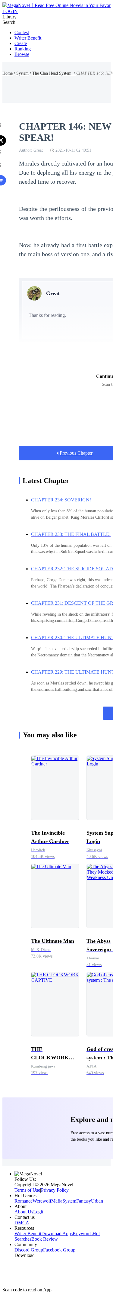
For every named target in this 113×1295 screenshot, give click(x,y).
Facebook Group (59, 1249)
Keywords (83, 1233)
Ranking (22, 48)
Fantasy (83, 1200)
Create (20, 43)
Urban (97, 1200)
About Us (23, 1211)
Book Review (44, 1239)
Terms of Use (27, 1190)
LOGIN (10, 11)
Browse (21, 54)
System (22, 73)
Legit (38, 1211)
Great (38, 150)
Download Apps (57, 1233)
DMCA (21, 1222)
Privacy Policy (55, 1190)
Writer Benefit (27, 37)
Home (7, 73)
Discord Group (28, 1249)
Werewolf (42, 1200)
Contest (21, 32)
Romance (23, 1200)
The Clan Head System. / (54, 73)
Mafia (56, 1200)
